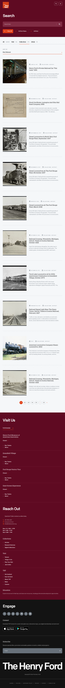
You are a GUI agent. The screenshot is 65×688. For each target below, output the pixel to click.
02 (25, 402)
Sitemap (44, 683)
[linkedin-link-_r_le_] (17, 614)
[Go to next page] (47, 402)
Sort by (5, 49)
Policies (18, 683)
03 (28, 402)
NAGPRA (12, 683)
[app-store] (9, 628)
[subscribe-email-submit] (59, 650)
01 (21, 402)
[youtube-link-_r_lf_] (21, 614)
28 (44, 402)
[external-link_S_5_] (32, 522)
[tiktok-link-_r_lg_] (26, 614)
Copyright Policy (27, 683)
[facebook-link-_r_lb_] (4, 614)
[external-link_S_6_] (32, 524)
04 (32, 402)
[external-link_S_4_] (32, 520)
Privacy (37, 683)
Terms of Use (51, 683)
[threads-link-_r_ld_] (13, 614)
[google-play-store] (22, 628)
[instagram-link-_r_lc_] (9, 614)
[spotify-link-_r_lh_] (30, 614)
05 (36, 402)
